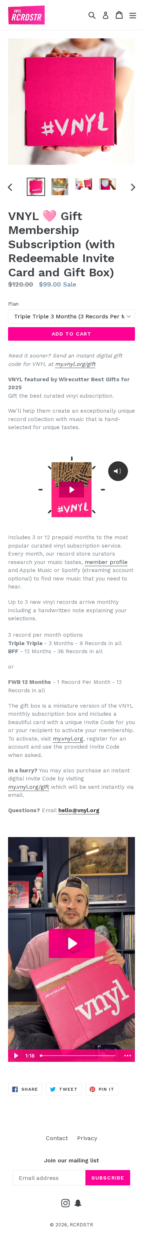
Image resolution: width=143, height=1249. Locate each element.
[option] (36, 187)
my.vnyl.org (68, 738)
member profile (106, 562)
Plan (13, 304)
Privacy (87, 1138)
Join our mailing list (71, 1160)
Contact (57, 1138)
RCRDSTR (81, 1224)
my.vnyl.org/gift (75, 364)
